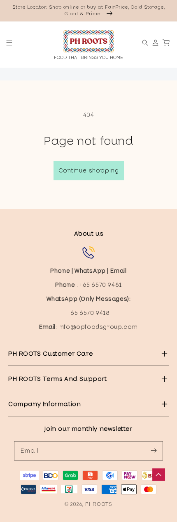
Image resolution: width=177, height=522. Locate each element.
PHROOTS (98, 504)
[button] (9, 43)
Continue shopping (88, 170)
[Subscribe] (153, 451)
